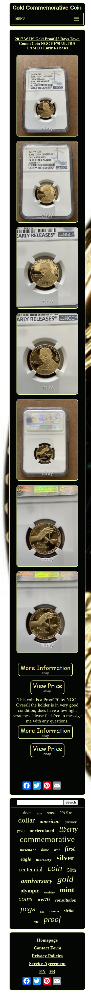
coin (55, 868)
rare (36, 922)
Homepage (47, 940)
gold (65, 879)
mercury (44, 859)
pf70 (21, 831)
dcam (27, 813)
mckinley (49, 892)
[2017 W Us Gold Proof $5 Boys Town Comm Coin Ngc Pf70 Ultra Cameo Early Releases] (47, 96)
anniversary (36, 880)
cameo (51, 813)
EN (42, 971)
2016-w (66, 813)
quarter (71, 822)
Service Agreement (47, 963)
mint (67, 890)
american (50, 821)
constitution (65, 900)
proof (52, 919)
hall (42, 911)
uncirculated (42, 830)
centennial (30, 869)
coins (25, 899)
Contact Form (47, 947)
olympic (29, 891)
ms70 (43, 899)
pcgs (27, 908)
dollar (26, 820)
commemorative (47, 839)
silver (65, 857)
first (70, 848)
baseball (28, 850)
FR (52, 971)
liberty (68, 829)
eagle (25, 859)
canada (54, 911)
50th (71, 870)
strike (69, 910)
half (57, 850)
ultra (39, 813)
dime (45, 850)
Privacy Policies (47, 955)
